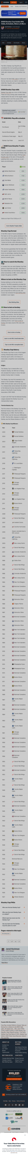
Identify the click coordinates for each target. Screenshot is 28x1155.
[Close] (25, 1135)
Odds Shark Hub (13, 1151)
